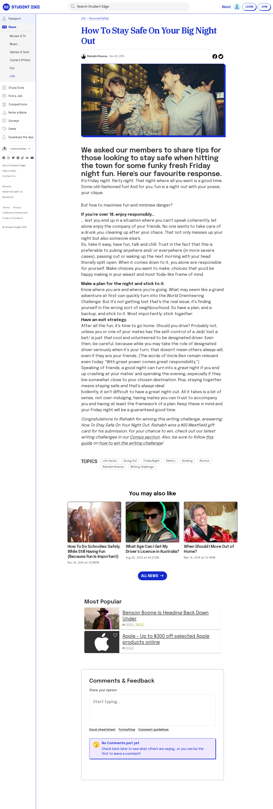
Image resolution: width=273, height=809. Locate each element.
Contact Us (8, 176)
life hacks (110, 460)
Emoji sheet (102, 729)
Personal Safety (99, 18)
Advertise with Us (12, 192)
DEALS (130, 648)
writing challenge (142, 466)
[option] (110, 460)
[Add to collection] (115, 635)
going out (130, 460)
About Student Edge (14, 165)
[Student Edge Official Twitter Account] (13, 158)
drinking (187, 460)
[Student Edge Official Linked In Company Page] (27, 158)
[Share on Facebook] (214, 56)
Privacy (17, 208)
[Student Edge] (21, 7)
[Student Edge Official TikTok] (22, 158)
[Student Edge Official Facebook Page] (3, 158)
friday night (151, 460)
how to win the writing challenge (130, 443)
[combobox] (20, 149)
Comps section (145, 437)
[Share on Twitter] (220, 56)
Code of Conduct (12, 218)
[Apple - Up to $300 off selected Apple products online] (101, 642)
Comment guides (153, 729)
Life (83, 18)
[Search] (73, 6)
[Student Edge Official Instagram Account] (8, 158)
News (135, 625)
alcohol (204, 460)
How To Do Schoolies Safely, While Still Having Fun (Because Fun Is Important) (94, 552)
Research (8, 197)
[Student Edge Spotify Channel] (18, 158)
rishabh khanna (113, 466)
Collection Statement (15, 213)
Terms (6, 208)
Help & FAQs (9, 171)
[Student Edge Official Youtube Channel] (32, 158)
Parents (6, 186)
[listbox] (162, 463)
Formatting (127, 729)
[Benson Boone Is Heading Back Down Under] (101, 618)
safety (170, 460)
